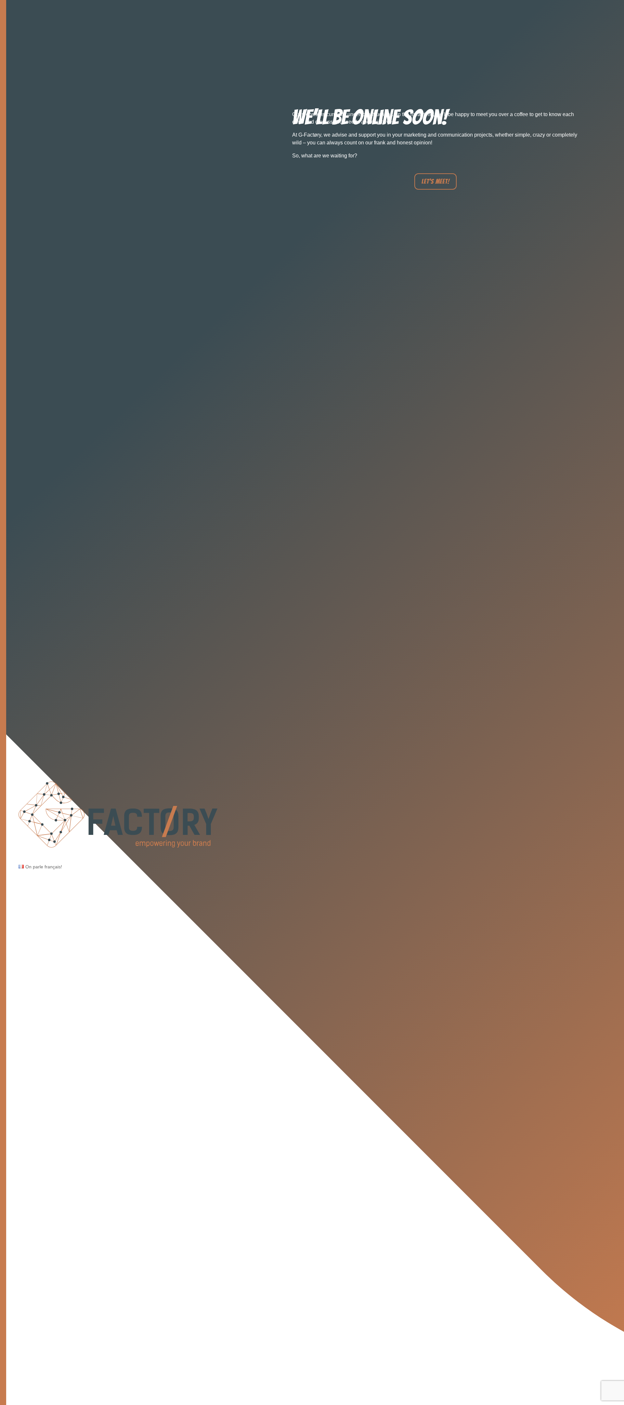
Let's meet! (435, 181)
